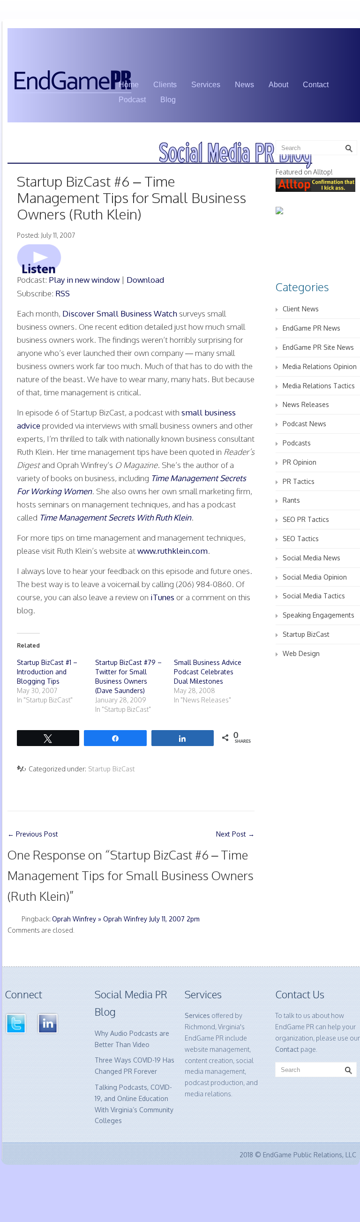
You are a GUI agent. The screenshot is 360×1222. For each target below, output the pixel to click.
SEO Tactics (301, 539)
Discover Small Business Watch (119, 313)
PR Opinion (299, 462)
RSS (62, 293)
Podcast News (304, 424)
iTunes (162, 597)
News (244, 85)
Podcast (132, 100)
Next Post (235, 834)
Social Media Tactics (314, 596)
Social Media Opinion (315, 577)
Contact (316, 85)
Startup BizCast (111, 769)
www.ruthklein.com (172, 551)
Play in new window (84, 280)
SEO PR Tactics (306, 519)
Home (129, 85)
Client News (301, 309)
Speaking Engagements (318, 615)
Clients (165, 85)
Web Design (301, 653)
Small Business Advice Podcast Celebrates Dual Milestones (207, 671)
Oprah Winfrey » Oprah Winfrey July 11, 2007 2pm (126, 919)
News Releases (306, 404)
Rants (291, 500)
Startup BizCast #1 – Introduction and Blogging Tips (47, 671)
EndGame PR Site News (318, 347)
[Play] (39, 258)
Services (205, 85)
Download (145, 280)
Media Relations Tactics (319, 386)
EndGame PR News (311, 328)
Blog (168, 100)
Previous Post (33, 834)
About (278, 85)
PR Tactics (299, 481)
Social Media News (311, 558)
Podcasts (297, 443)
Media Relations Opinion (320, 366)
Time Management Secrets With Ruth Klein (115, 517)
